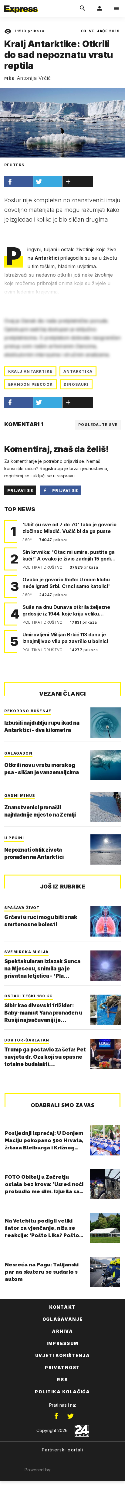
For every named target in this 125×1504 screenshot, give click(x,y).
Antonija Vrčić (34, 78)
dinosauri (76, 384)
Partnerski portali (62, 1449)
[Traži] (82, 8)
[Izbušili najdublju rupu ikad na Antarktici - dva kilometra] (105, 722)
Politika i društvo (43, 567)
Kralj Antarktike (30, 371)
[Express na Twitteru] (70, 1416)
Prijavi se (20, 490)
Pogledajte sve (98, 424)
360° (27, 540)
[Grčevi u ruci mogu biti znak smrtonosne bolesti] (105, 921)
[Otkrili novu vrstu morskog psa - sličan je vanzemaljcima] (105, 765)
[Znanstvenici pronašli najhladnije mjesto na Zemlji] (105, 807)
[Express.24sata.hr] (21, 4)
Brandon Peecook (30, 384)
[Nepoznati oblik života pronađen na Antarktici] (105, 849)
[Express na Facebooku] (56, 1416)
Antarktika (78, 371)
